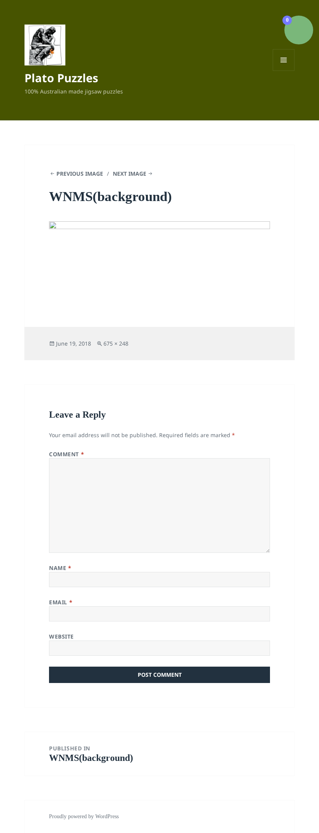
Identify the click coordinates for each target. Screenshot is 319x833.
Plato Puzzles (61, 77)
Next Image (129, 173)
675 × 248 (115, 343)
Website (61, 636)
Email (60, 602)
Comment (66, 454)
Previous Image (79, 173)
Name (60, 568)
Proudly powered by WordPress (84, 816)
